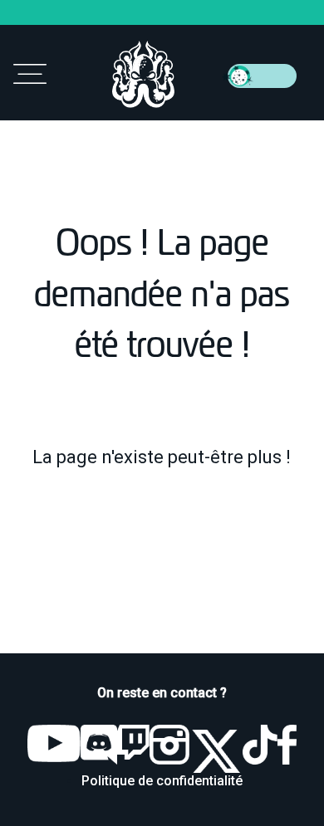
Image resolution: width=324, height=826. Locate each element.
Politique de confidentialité (162, 781)
